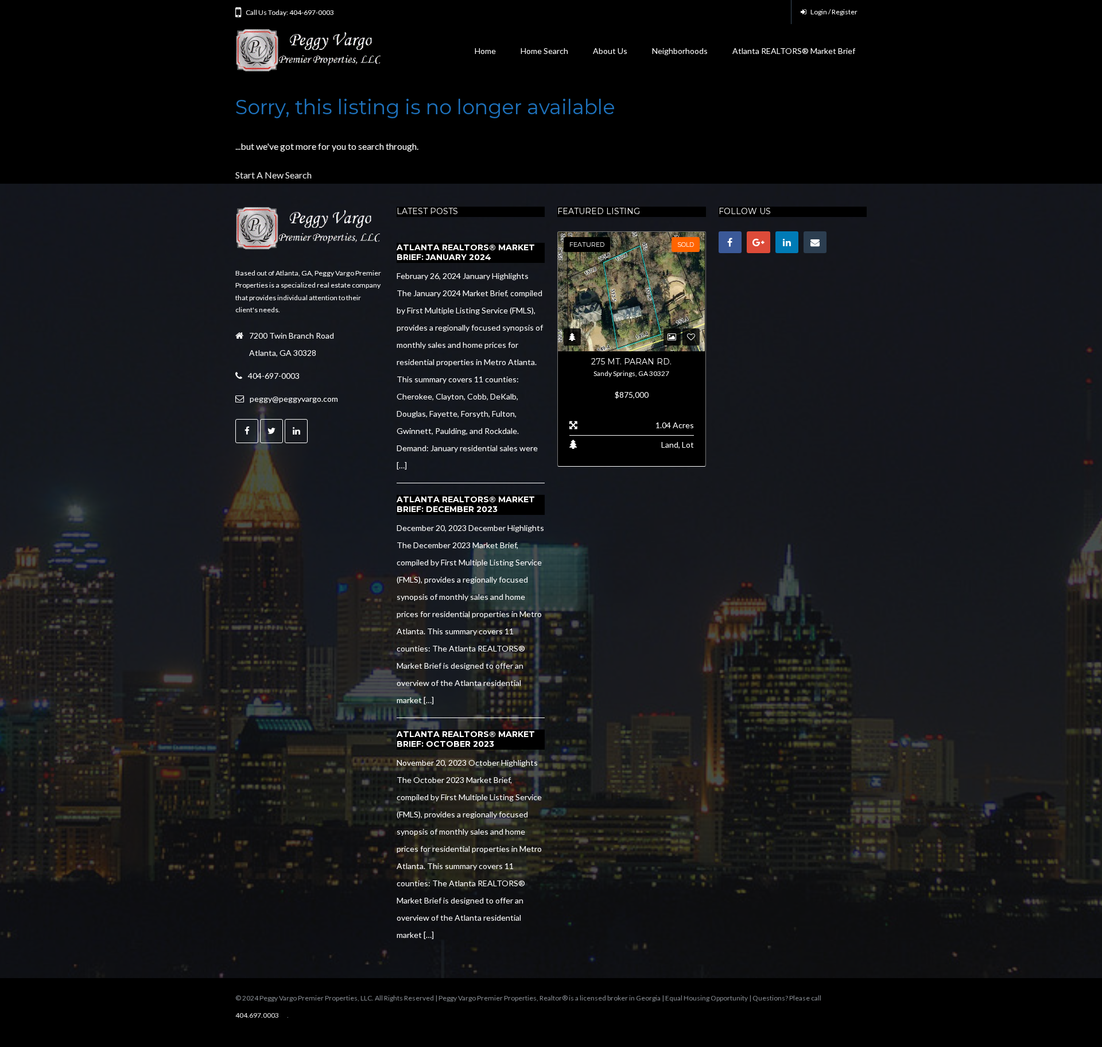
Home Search (544, 51)
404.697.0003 (257, 1015)
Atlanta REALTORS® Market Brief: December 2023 (466, 504)
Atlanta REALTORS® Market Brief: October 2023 (466, 739)
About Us (610, 51)
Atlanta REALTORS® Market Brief (793, 51)
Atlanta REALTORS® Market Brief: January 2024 (466, 252)
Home (485, 51)
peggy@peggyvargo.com (294, 399)
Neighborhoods (680, 51)
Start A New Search (273, 174)
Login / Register (833, 11)
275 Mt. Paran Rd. (631, 361)
